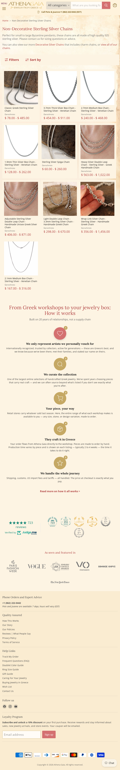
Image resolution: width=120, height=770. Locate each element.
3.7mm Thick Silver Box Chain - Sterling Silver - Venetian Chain (60, 109)
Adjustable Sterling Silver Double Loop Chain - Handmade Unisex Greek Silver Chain (21, 223)
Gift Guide (7, 673)
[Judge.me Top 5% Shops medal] (106, 522)
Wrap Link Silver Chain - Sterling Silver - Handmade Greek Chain (95, 221)
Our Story (7, 625)
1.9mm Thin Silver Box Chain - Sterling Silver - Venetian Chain (21, 163)
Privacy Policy (9, 638)
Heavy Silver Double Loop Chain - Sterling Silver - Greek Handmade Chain (96, 164)
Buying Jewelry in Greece (15, 682)
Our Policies (8, 629)
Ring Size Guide (10, 669)
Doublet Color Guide (13, 665)
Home (5, 20)
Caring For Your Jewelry (14, 678)
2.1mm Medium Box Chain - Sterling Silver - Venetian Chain (21, 280)
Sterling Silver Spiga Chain (56, 161)
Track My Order (10, 656)
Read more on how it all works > (60, 491)
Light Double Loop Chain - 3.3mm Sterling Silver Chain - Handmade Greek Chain (59, 221)
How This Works (10, 620)
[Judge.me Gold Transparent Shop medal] (92, 522)
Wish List (7, 686)
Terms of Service (11, 642)
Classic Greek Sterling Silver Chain (19, 109)
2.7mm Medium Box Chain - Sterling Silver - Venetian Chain (97, 109)
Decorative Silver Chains (49, 44)
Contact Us (8, 691)
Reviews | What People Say (16, 633)
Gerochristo (10, 114)
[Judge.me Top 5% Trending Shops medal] (79, 533)
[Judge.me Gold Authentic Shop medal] (79, 522)
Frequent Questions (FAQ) (15, 660)
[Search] (106, 5)
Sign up (49, 734)
